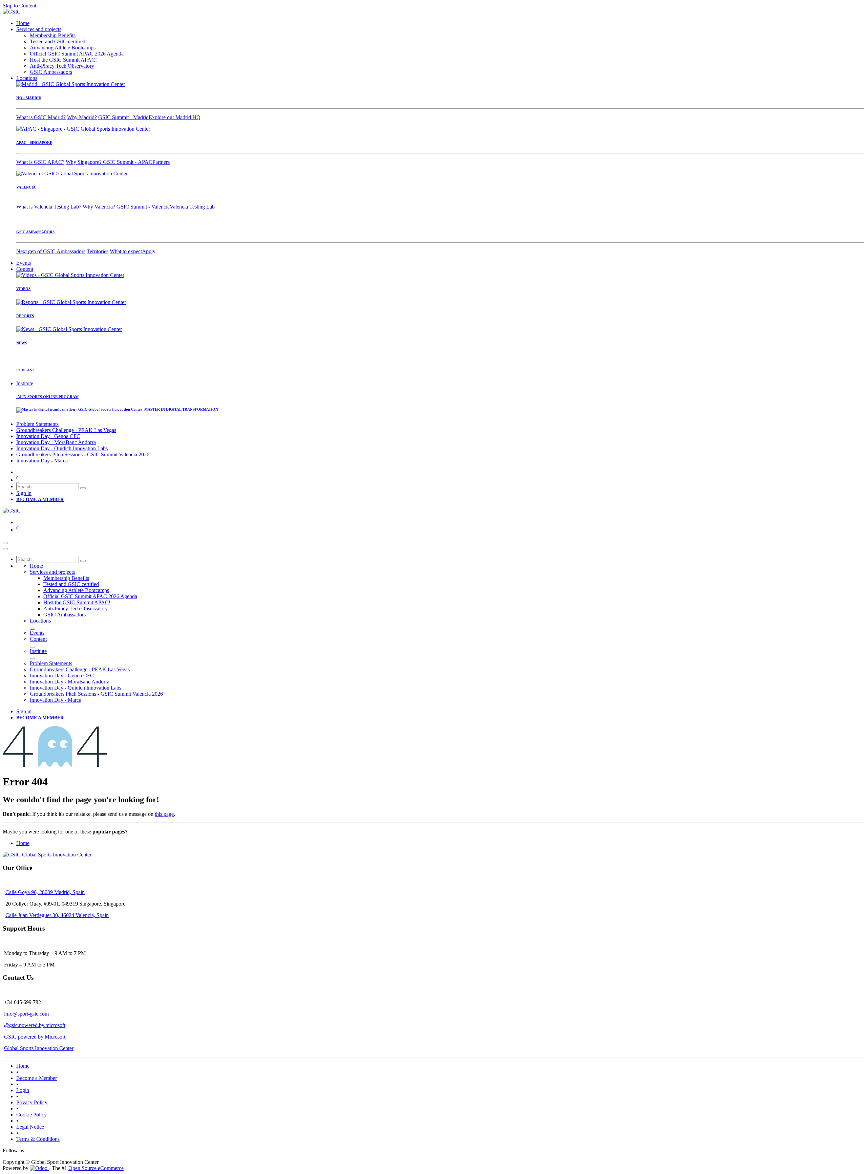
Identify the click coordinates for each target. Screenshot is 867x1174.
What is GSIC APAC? (40, 162)
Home (22, 843)
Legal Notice (30, 1127)
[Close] (5, 549)
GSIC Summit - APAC (127, 162)
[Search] (83, 488)
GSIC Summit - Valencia (143, 207)
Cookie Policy (31, 1114)
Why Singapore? (84, 162)
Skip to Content (19, 5)
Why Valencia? (100, 207)
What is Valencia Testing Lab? (48, 207)
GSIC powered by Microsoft (34, 1037)
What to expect (126, 251)
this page (164, 814)
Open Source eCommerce (96, 1168)
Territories (97, 251)
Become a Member (36, 1078)
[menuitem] (22, 23)
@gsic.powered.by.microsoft (34, 1025)
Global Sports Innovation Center (38, 1048)
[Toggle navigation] (5, 543)
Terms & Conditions (38, 1139)
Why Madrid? (82, 117)
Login (22, 1090)
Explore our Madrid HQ (174, 117)
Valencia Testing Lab (192, 207)
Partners (161, 162)
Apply (148, 251)
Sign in (23, 493)
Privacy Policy (31, 1102)
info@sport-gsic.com (26, 1014)
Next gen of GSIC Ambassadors (50, 251)
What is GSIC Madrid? (41, 117)
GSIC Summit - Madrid (123, 117)
